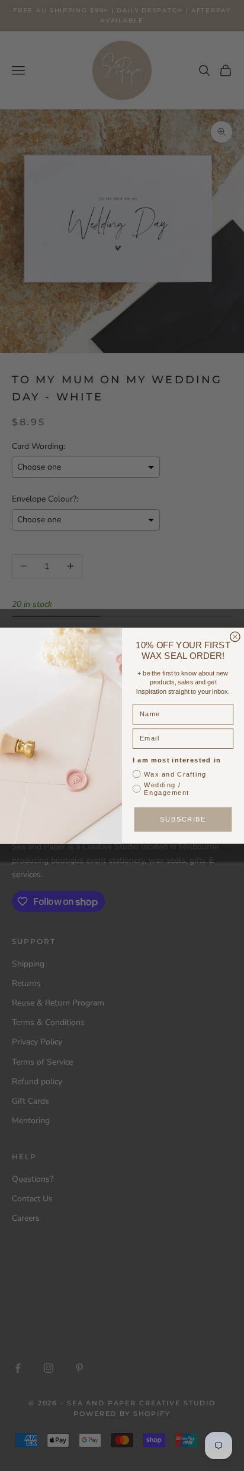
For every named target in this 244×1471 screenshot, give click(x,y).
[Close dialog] (235, 636)
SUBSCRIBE (183, 819)
